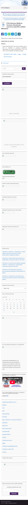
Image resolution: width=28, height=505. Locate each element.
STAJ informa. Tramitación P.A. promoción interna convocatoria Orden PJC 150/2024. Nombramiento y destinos (13, 278)
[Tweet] (6, 34)
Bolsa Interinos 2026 (6, 428)
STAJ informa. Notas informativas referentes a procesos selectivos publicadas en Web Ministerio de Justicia (13, 271)
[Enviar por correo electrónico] (16, 34)
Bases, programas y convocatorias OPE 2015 (12, 419)
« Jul (13, 312)
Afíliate (3, 443)
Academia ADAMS (6, 434)
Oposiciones (4, 422)
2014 (3, 408)
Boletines (4, 405)
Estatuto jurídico (5, 414)
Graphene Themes (12, 503)
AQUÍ (7, 395)
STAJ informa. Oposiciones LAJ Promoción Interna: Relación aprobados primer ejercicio (14, 14)
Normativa (4, 416)
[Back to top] (24, 501)
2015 (3, 411)
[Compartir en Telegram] (12, 34)
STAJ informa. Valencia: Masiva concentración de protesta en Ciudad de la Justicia (14, 18)
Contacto (4, 452)
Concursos (5, 63)
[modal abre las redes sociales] (19, 34)
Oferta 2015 (5, 425)
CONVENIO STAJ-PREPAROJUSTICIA (10, 446)
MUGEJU (4, 437)
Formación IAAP (5, 431)
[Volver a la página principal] (14, 3)
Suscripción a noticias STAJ (8, 449)
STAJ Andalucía (5, 7)
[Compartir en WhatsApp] (9, 34)
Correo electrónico (7, 76)
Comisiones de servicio (7, 440)
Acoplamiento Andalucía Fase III (9, 402)
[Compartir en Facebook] (2, 34)
